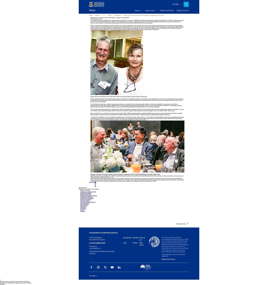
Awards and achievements (88, 191)
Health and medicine (86, 197)
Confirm (2, 284)
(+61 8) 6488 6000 (97, 243)
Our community (84, 203)
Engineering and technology (88, 195)
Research (83, 208)
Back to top (181, 223)
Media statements (167, 10)
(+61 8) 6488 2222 (95, 248)
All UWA (175, 4)
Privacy (135, 242)
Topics (137, 10)
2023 (110, 15)
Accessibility (127, 237)
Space (82, 210)
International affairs (86, 193)
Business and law (85, 194)
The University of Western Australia (103, 233)
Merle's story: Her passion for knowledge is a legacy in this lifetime (144, 15)
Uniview (82, 211)
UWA (90, 15)
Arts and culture (85, 201)
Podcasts (83, 207)
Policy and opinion (85, 199)
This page (92, 276)
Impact (97, 15)
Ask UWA (135, 237)
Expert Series (84, 205)
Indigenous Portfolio (168, 259)
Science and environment (87, 202)
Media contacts (183, 10)
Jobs (125, 242)
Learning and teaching (87, 198)
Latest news (150, 10)
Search (186, 4)
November (117, 15)
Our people (83, 206)
